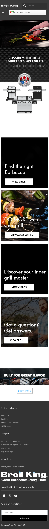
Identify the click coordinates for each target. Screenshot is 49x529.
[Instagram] (9, 495)
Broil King (4, 419)
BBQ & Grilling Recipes (10, 423)
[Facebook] (4, 495)
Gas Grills (5, 416)
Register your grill (7, 452)
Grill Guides (5, 426)
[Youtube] (15, 495)
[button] (3, 13)
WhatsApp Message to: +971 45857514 (16, 445)
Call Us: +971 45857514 (10, 441)
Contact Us (5, 448)
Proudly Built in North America (12, 467)
